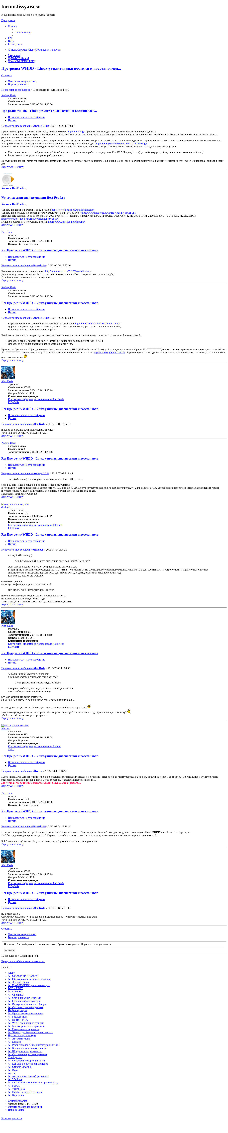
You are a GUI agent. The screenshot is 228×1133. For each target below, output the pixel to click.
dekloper (6, 507)
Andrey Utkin (8, 95)
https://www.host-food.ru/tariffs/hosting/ (73, 209)
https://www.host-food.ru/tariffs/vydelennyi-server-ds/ (29, 218)
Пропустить (8, 20)
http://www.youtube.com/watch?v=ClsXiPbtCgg (121, 143)
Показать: (10, 944)
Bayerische (7, 232)
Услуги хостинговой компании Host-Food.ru (33, 197)
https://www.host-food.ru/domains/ (66, 221)
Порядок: (86, 944)
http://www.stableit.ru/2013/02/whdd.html (67, 271)
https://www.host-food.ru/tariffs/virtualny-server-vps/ (108, 212)
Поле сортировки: (46, 944)
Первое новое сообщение (15, 89)
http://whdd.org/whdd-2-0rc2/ (109, 352)
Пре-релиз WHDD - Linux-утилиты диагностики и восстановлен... (61, 68)
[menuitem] (23, 32)
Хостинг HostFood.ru (13, 188)
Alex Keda (7, 381)
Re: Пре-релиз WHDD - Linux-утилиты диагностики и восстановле (49, 250)
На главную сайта (11, 1118)
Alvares (5, 728)
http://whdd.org (75, 131)
